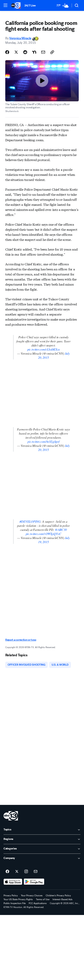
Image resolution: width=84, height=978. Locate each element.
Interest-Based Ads (62, 899)
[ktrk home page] (11, 815)
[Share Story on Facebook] (7, 52)
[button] (5, 5)
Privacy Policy (11, 895)
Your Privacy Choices (32, 895)
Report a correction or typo (20, 640)
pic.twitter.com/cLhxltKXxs (43, 349)
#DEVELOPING (30, 521)
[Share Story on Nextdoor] (34, 52)
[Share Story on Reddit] (25, 52)
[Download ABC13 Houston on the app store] (13, 882)
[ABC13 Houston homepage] (16, 5)
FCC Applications (38, 903)
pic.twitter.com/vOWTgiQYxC (43, 534)
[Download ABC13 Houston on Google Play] (34, 882)
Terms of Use (42, 899)
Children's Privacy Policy (58, 895)
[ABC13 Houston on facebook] (7, 871)
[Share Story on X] (16, 52)
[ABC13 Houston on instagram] (26, 871)
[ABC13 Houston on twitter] (17, 871)
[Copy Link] (52, 52)
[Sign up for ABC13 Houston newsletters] (35, 871)
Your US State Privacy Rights (18, 899)
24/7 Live (30, 5)
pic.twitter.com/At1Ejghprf (43, 441)
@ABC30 (61, 530)
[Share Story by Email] (43, 52)
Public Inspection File (15, 903)
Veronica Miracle (20, 38)
